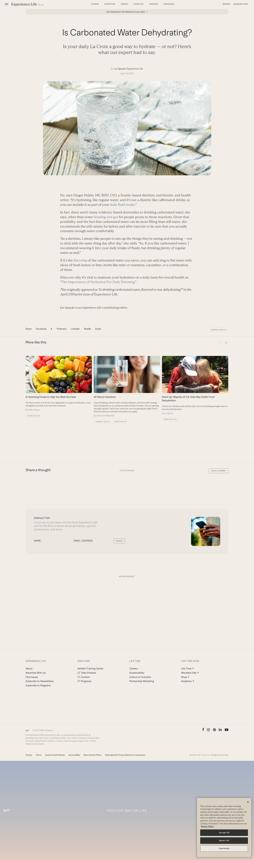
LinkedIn (75, 328)
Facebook (41, 328)
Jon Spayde (120, 68)
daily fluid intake (122, 204)
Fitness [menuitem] (95, 4)
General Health (218, 330)
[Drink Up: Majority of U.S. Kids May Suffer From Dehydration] (195, 385)
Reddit (87, 328)
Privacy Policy (207, 826)
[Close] (248, 802)
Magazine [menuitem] (169, 4)
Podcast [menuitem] (153, 4)
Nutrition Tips (33, 416)
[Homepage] (27, 4)
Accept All (224, 832)
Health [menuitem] (124, 4)
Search (227, 4)
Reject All (224, 840)
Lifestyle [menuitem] (138, 4)
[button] (6, 4)
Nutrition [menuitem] (110, 4)
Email (98, 328)
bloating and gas (105, 217)
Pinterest (61, 328)
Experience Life (135, 68)
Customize (224, 848)
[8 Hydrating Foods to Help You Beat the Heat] (59, 383)
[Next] (226, 342)
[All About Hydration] (127, 386)
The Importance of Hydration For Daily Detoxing (98, 282)
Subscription (240, 4)
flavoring (80, 260)
